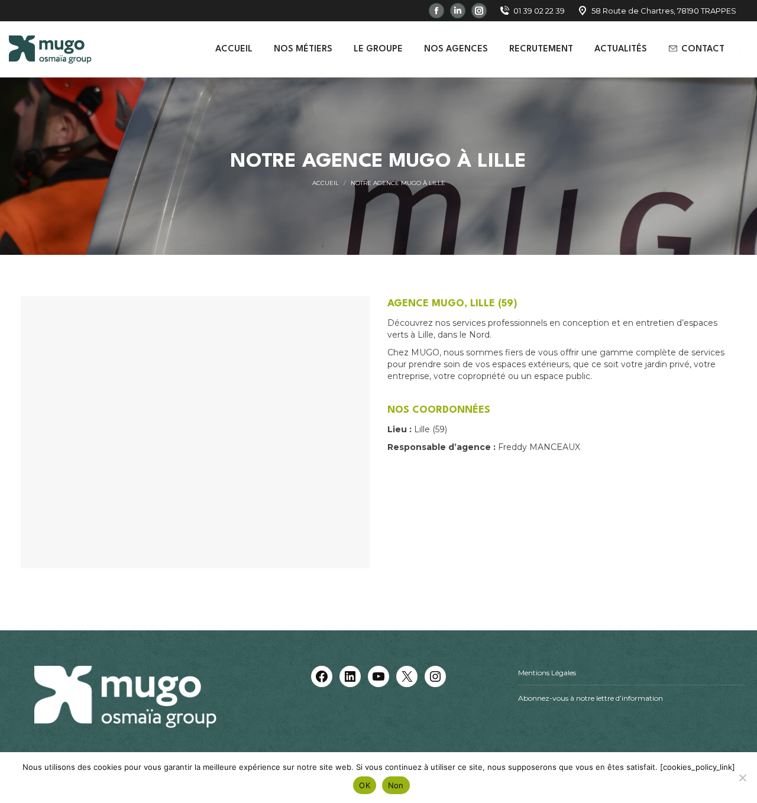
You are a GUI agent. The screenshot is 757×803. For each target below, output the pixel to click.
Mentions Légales (547, 672)
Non (396, 785)
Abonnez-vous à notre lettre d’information (590, 698)
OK (364, 785)
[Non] (742, 777)
